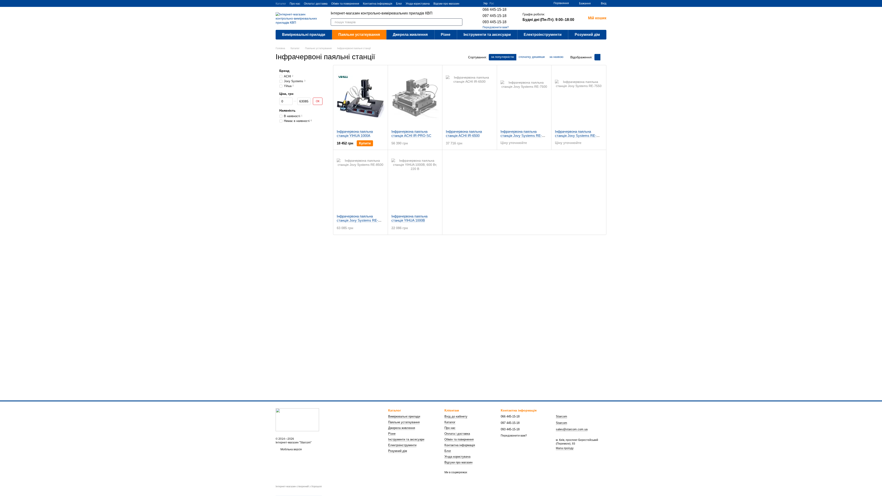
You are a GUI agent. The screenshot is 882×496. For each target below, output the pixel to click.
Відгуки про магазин (446, 3)
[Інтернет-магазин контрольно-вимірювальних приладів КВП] (297, 419)
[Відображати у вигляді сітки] (597, 57)
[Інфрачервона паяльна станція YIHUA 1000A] (360, 97)
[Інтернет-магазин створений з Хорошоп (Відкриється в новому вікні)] (299, 490)
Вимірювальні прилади (303, 35)
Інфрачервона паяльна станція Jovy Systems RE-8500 (357, 220)
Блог (399, 3)
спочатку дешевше (532, 57)
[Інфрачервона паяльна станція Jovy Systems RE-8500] (360, 182)
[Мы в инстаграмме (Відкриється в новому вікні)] (471, 3)
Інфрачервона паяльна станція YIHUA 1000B (409, 218)
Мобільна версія (291, 449)
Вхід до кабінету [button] (455, 416)
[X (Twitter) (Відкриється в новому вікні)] (466, 3)
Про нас (295, 3)
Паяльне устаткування (359, 35)
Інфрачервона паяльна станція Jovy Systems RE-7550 (575, 136)
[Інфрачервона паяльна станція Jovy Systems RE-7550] (578, 97)
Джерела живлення (410, 35)
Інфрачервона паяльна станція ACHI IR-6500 (464, 134)
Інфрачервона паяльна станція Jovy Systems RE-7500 (521, 136)
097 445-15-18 (494, 16)
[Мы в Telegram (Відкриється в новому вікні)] (477, 3)
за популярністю (502, 57)
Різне (445, 35)
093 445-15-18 (494, 22)
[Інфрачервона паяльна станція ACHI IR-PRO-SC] (415, 97)
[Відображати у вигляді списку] (603, 57)
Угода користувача (418, 3)
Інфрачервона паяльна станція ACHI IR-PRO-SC (411, 134)
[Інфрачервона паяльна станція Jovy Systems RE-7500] (524, 97)
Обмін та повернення (345, 3)
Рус (491, 3)
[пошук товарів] (458, 22)
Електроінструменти (543, 35)
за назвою (556, 57)
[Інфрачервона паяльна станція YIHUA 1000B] (415, 182)
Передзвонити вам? (496, 27)
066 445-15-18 (494, 9)
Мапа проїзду (565, 448)
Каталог (281, 3)
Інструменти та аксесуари (487, 35)
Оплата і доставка (316, 3)
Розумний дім (587, 35)
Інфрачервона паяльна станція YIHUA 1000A (355, 134)
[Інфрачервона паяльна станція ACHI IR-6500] (469, 97)
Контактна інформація (377, 3)
